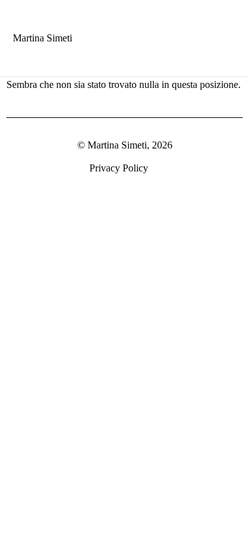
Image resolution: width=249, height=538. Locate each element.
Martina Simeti (42, 38)
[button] (216, 35)
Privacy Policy (118, 168)
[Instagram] (237, 169)
